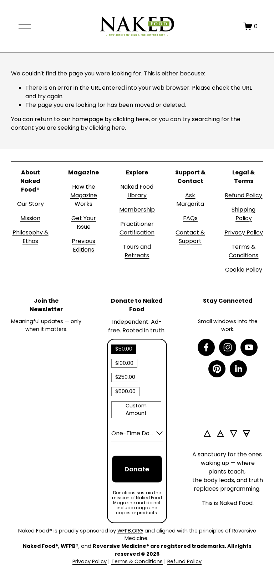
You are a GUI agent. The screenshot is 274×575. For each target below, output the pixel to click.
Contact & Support (190, 236)
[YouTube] (249, 347)
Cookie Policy (243, 270)
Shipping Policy (243, 213)
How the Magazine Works (83, 195)
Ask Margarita (190, 199)
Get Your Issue (83, 222)
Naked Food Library (136, 191)
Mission (30, 218)
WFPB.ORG (130, 530)
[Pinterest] (216, 368)
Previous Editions (83, 245)
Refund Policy (243, 195)
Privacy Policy (243, 232)
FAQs (190, 218)
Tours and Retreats (137, 251)
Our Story (30, 204)
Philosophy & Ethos (30, 236)
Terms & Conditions (243, 251)
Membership (137, 209)
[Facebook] (206, 347)
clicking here (131, 119)
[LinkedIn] (238, 368)
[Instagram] (227, 347)
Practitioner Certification (137, 228)
